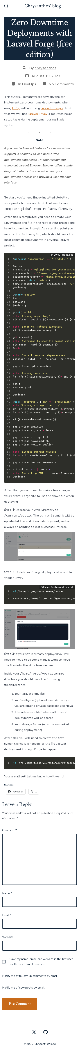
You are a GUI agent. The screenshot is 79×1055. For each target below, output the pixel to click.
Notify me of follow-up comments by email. (30, 976)
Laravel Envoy (37, 114)
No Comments (61, 84)
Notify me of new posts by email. (23, 988)
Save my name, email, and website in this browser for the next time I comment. (41, 961)
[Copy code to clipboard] (69, 262)
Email (6, 915)
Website (8, 937)
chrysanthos (45, 67)
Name (7, 893)
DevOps (29, 84)
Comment (9, 830)
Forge (16, 108)
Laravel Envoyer (52, 108)
